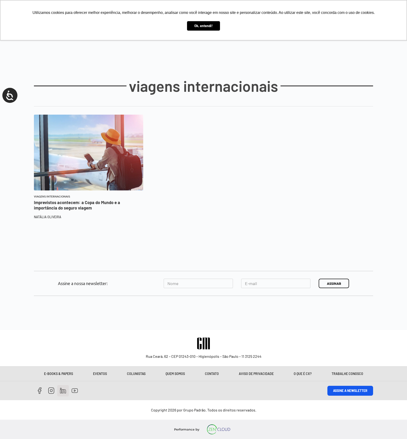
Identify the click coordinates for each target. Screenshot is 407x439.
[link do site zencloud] (218, 429)
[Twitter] (63, 391)
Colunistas (136, 374)
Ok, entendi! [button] (203, 26)
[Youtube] (75, 391)
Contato (212, 374)
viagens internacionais (52, 196)
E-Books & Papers (58, 374)
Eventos (100, 374)
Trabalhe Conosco (347, 374)
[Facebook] (39, 391)
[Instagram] (51, 391)
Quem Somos (175, 374)
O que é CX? (303, 374)
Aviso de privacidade (256, 374)
